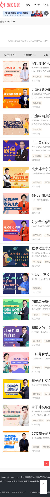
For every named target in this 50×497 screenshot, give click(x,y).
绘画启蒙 (37, 129)
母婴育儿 (37, 394)
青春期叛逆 (38, 420)
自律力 (36, 447)
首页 (28, 5)
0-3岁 (37, 5)
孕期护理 (37, 77)
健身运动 (37, 288)
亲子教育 (37, 182)
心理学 (36, 315)
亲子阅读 (37, 262)
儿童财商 (37, 156)
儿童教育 (37, 368)
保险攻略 (37, 103)
